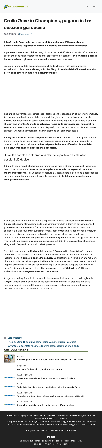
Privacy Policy (51, 444)
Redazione (37, 444)
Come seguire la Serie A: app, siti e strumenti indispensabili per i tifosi (50, 359)
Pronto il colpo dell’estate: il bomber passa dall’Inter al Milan (45, 405)
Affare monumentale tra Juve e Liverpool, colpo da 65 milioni (46, 378)
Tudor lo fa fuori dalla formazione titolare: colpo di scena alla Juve (48, 387)
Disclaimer (64, 444)
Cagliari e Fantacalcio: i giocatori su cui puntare (39, 369)
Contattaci (71, 430)
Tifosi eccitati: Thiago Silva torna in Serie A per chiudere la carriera (42, 342)
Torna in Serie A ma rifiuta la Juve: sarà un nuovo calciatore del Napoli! (50, 396)
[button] (87, 7)
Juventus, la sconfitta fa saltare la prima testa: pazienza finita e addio (44, 346)
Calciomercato (15, 337)
